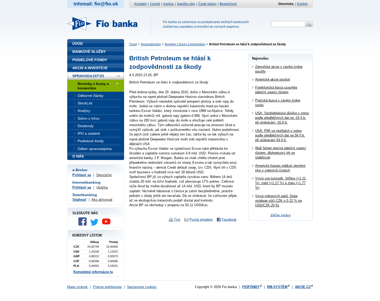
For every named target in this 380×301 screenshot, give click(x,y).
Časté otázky (207, 4)
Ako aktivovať (102, 200)
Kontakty (140, 4)
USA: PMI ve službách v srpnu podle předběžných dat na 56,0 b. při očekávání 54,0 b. (280, 135)
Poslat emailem (201, 219)
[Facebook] (83, 224)
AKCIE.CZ (303, 287)
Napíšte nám (186, 4)
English (302, 4)
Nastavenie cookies (142, 287)
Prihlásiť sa (81, 175)
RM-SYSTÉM (277, 287)
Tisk (177, 219)
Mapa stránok (77, 287)
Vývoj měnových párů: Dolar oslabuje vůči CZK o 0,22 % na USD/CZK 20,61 (278, 200)
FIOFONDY (251, 287)
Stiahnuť (79, 200)
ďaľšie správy (280, 215)
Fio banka (105, 23)
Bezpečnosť (228, 4)
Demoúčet (104, 175)
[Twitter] (95, 224)
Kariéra (168, 4)
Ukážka (102, 187)
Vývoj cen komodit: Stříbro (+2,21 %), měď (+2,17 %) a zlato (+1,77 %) (280, 183)
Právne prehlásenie (107, 287)
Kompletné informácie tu (93, 272)
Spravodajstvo (151, 44)
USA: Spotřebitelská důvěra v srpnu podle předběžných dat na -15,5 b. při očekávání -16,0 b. (282, 117)
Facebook (229, 219)
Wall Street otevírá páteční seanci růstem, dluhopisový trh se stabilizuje (280, 152)
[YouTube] (107, 224)
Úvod (133, 44)
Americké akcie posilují (272, 79)
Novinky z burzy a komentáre (185, 44)
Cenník (155, 4)
